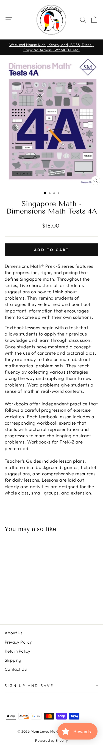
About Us (13, 632)
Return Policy (17, 651)
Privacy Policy (18, 642)
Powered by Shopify (51, 740)
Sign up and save (29, 685)
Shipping (13, 660)
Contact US (16, 669)
